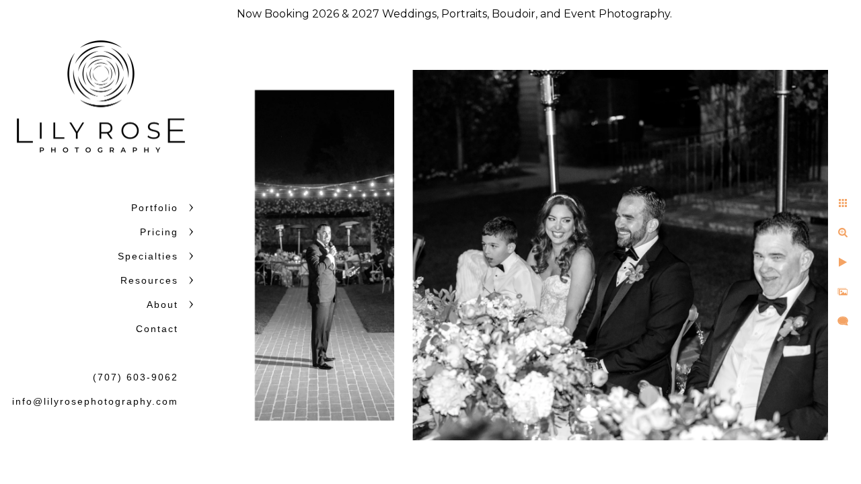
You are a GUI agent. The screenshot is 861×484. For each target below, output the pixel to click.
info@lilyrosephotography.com (95, 401)
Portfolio (154, 207)
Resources (149, 280)
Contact (157, 328)
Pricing (159, 232)
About (162, 304)
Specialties (148, 256)
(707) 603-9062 (135, 377)
